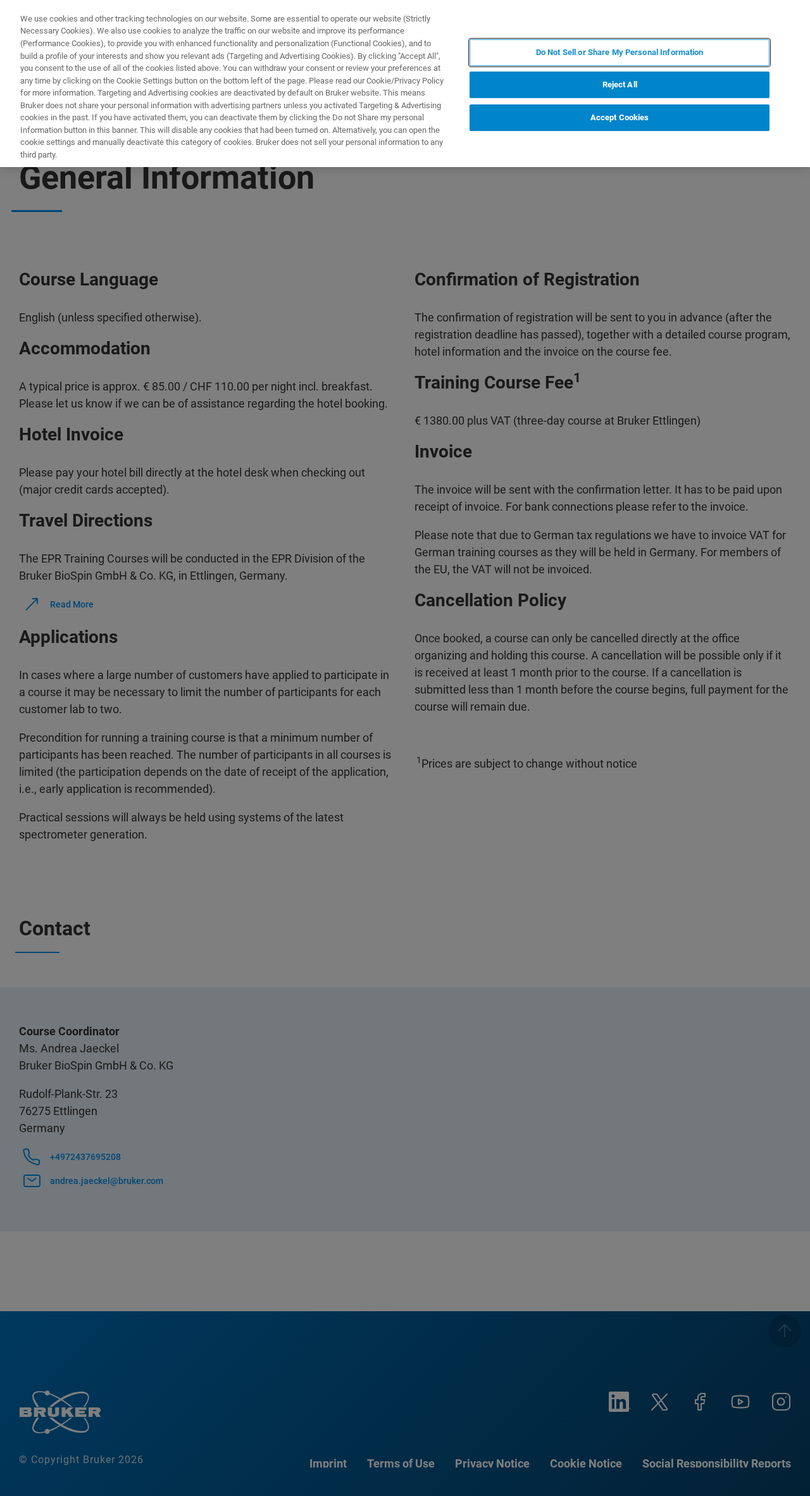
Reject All (619, 85)
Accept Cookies (619, 117)
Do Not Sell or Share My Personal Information (620, 52)
